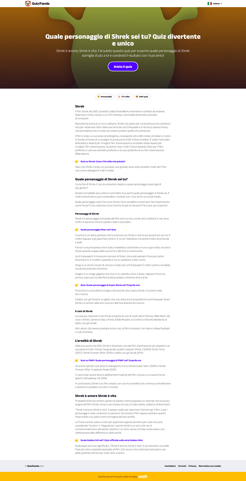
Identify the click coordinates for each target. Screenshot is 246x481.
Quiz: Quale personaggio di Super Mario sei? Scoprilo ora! (110, 285)
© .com (34, 466)
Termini (182, 466)
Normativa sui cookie (210, 466)
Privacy (192, 466)
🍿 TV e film (124, 96)
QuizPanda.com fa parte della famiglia (118, 476)
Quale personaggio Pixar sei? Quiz (98, 229)
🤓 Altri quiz (142, 96)
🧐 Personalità (104, 96)
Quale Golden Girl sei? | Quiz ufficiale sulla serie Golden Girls (112, 440)
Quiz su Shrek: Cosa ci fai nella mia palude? (103, 161)
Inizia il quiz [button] (123, 66)
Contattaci (170, 466)
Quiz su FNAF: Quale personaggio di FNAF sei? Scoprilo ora (111, 360)
